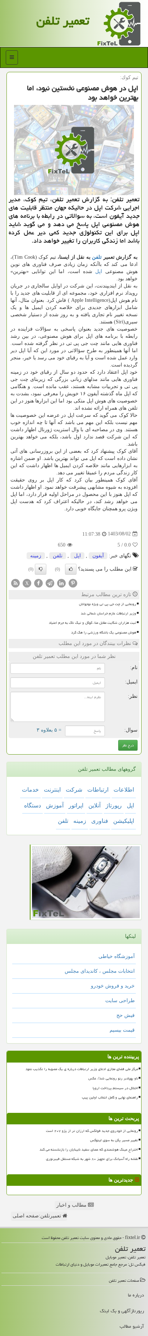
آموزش (55, 805)
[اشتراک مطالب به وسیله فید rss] (15, 582)
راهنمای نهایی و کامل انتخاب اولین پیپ (110, 1097)
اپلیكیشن (123, 821)
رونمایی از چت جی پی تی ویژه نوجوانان (107, 604)
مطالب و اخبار (72, 1205)
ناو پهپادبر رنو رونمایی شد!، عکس (113, 1078)
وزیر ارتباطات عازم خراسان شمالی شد (108, 613)
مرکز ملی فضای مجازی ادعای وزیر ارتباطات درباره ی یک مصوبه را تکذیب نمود (82, 1069)
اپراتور (76, 805)
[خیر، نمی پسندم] (40, 569)
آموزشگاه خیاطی (116, 956)
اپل (98, 271)
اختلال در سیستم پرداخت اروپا (115, 1088)
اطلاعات (124, 790)
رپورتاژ (114, 805)
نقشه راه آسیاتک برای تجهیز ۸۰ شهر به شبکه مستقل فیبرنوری (92, 1158)
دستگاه (32, 805)
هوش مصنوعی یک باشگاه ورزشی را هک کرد (103, 632)
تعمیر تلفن (62, 20)
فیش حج (125, 1015)
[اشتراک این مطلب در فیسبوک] (38, 582)
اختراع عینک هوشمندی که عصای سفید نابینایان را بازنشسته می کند (89, 1149)
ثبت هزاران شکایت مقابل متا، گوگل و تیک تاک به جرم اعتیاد (92, 622)
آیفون (98, 555)
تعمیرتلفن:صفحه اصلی (38, 1215)
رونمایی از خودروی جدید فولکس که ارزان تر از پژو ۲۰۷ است (92, 1130)
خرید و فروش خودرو (113, 986)
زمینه (35, 555)
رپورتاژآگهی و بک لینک (122, 1311)
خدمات (30, 790)
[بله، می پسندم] (71, 569)
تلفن (97, 257)
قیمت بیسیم (122, 1030)
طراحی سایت (120, 1000)
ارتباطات (97, 790)
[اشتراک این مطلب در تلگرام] (50, 582)
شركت (74, 790)
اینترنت (52, 790)
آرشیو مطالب (132, 1326)
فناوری (99, 821)
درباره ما (136, 1295)
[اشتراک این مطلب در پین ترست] (73, 582)
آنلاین (94, 805)
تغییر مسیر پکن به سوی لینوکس (114, 1140)
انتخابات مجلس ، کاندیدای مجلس (100, 971)
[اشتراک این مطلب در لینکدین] (61, 582)
